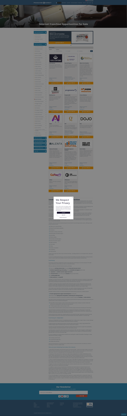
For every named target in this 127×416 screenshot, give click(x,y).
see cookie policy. (58, 210)
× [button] (72, 197)
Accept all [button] (63, 212)
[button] (63, 217)
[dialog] (63, 208)
